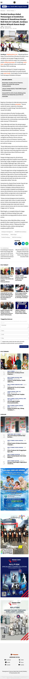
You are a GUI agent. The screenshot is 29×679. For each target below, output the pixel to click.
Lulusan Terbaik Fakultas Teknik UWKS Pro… (16, 381)
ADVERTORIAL (10, 434)
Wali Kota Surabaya (16, 237)
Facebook (8, 660)
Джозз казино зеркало (15, 677)
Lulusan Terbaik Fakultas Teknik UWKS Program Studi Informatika (21, 278)
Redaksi (24, 671)
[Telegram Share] (23, 243)
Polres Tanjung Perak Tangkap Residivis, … (15, 395)
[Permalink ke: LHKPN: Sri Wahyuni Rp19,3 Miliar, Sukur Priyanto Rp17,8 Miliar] (21, 305)
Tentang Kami (5, 671)
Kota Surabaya (4, 234)
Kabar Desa (17, 384)
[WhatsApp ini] (26, 243)
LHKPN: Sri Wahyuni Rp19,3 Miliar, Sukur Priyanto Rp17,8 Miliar (21, 312)
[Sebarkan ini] (16, 243)
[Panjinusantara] (14, 2)
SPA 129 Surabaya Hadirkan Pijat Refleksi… (16, 436)
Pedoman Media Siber (13, 671)
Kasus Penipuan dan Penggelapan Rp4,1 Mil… (16, 451)
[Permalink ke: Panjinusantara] (2, 27)
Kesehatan (17, 454)
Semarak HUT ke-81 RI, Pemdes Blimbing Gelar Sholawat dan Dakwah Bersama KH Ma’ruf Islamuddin (14, 94)
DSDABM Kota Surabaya (20, 231)
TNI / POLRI (9, 400)
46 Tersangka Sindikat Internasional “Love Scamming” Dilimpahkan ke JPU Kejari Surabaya (21, 295)
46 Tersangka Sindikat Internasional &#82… (13, 402)
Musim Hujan (14, 234)
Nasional (17, 377)
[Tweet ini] (19, 243)
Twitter (22, 660)
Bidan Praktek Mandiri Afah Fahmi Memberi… (16, 456)
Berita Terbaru (11, 371)
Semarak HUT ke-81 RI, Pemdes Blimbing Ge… (16, 388)
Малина (19, 678)
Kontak (20, 671)
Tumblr (8, 662)
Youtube (22, 665)
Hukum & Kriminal (11, 391)
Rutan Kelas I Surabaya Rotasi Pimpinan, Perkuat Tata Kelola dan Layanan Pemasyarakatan (12, 84)
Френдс (8, 678)
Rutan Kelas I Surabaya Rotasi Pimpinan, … (15, 373)
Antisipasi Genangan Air (7, 231)
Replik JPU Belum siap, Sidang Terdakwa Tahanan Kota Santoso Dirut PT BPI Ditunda (7, 313)
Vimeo (22, 662)
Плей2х (11, 676)
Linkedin (8, 665)
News (21, 377)
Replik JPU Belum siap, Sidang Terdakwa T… (15, 409)
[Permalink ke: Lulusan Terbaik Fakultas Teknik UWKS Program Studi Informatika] (21, 271)
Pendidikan (10, 378)
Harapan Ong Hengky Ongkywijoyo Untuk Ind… (17, 462)
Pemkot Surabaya (5, 237)
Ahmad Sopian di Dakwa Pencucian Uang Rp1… (17, 444)
